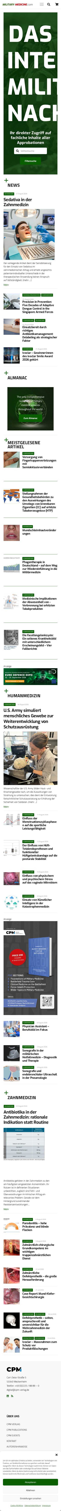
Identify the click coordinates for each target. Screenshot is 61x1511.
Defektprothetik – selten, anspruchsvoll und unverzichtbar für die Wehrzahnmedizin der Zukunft (37, 1324)
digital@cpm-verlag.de (18, 1390)
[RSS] (12, 1396)
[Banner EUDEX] (30, 684)
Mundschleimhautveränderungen (39, 531)
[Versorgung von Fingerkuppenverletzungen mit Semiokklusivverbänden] (12, 460)
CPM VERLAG (13, 1424)
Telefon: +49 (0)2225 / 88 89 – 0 (23, 1385)
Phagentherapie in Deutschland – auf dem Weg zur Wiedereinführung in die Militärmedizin (39, 567)
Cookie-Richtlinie (17, 1505)
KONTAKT (11, 1441)
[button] (56, 1454)
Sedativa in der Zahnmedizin (18, 202)
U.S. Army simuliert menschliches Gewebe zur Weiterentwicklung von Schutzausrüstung (28, 719)
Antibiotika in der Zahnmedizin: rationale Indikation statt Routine (26, 1117)
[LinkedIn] (8, 1396)
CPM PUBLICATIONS (17, 1430)
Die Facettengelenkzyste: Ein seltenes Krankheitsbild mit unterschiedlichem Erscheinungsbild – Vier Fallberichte (39, 642)
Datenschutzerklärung (33, 1505)
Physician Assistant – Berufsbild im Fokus (35, 1028)
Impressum (46, 1505)
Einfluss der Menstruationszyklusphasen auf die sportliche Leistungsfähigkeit (39, 823)
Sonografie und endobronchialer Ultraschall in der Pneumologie (39, 1074)
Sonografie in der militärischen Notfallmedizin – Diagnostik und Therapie (39, 1056)
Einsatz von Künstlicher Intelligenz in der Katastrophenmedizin (37, 903)
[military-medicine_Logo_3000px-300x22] (17, 4)
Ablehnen (30, 1490)
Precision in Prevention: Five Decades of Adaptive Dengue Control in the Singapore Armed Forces (38, 307)
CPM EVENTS (13, 1435)
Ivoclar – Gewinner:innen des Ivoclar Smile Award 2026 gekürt (37, 356)
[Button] (57, 4)
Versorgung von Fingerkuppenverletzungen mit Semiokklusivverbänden (39, 462)
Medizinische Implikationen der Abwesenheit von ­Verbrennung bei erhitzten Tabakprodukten (39, 604)
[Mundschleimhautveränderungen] (12, 533)
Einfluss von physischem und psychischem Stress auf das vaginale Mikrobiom (39, 879)
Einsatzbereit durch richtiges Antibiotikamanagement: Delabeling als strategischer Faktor (39, 334)
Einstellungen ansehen (30, 1498)
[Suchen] (17, 151)
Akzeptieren (30, 1482)
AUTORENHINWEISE (17, 1446)
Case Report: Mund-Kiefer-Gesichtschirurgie (38, 1295)
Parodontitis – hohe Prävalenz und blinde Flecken (35, 1226)
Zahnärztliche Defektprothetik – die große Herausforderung (39, 1276)
